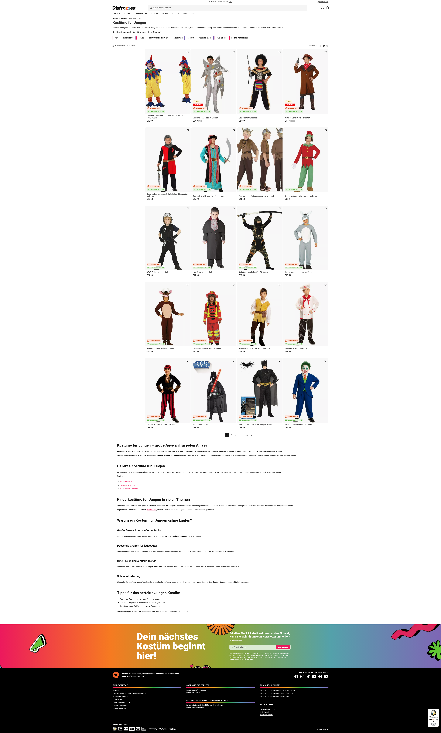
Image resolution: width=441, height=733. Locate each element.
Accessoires (151, 510)
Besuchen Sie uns (266, 715)
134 (246, 435)
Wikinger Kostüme (127, 485)
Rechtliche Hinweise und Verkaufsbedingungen (129, 693)
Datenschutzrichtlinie (120, 696)
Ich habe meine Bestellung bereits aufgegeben (276, 693)
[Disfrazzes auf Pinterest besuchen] (320, 676)
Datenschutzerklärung (236, 659)
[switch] (433, 724)
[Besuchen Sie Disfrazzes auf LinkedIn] (326, 676)
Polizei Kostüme (126, 482)
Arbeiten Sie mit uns (120, 708)
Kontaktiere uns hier (193, 692)
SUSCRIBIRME (283, 647)
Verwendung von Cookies (122, 702)
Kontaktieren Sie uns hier (195, 707)
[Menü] (437, 710)
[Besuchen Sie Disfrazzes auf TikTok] (308, 676)
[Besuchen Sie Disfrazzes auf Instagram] (302, 676)
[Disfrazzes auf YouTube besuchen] (314, 676)
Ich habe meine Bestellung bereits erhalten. (275, 696)
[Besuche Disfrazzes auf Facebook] (296, 676)
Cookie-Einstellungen (120, 705)
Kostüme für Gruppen (129, 489)
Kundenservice (118, 699)
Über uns (116, 690)
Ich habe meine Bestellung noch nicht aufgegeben (277, 690)
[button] (313, 45)
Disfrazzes (325, 729)
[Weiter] (251, 435)
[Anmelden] (322, 8)
